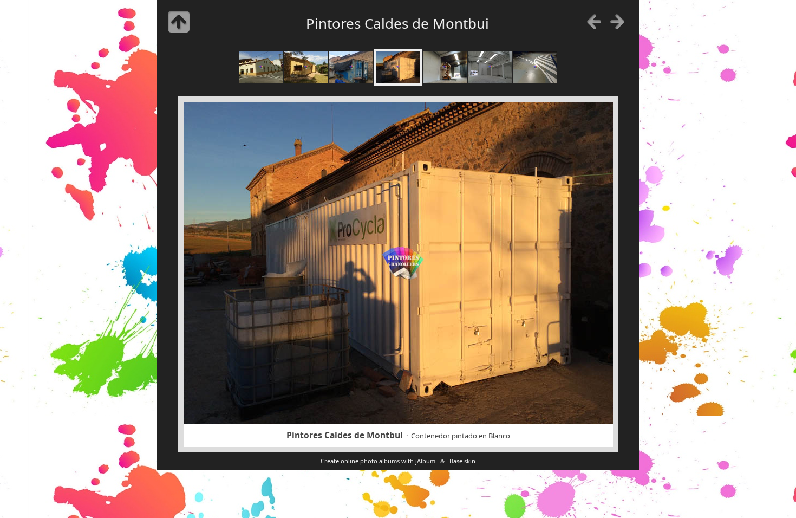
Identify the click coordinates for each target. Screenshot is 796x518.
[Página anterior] (594, 22)
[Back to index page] (179, 22)
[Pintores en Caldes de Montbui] (351, 67)
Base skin (462, 461)
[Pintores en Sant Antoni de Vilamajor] (306, 67)
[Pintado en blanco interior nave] (490, 67)
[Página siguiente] (617, 22)
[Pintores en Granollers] (261, 67)
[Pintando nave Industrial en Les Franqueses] (445, 67)
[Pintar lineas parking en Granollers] (535, 67)
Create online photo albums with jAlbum (378, 461)
